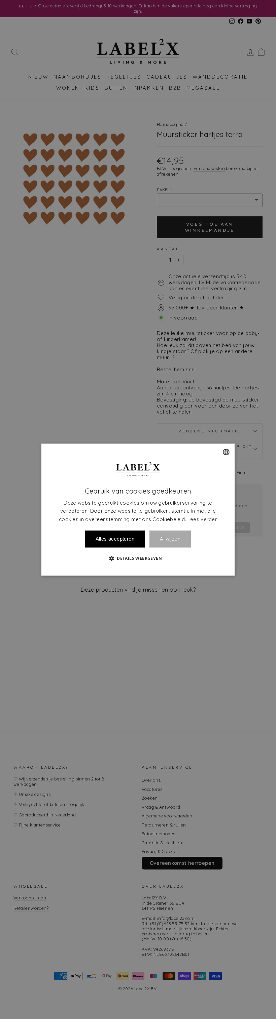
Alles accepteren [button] (115, 539)
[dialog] (138, 509)
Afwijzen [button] (170, 539)
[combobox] (226, 452)
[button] (138, 558)
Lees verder (202, 519)
